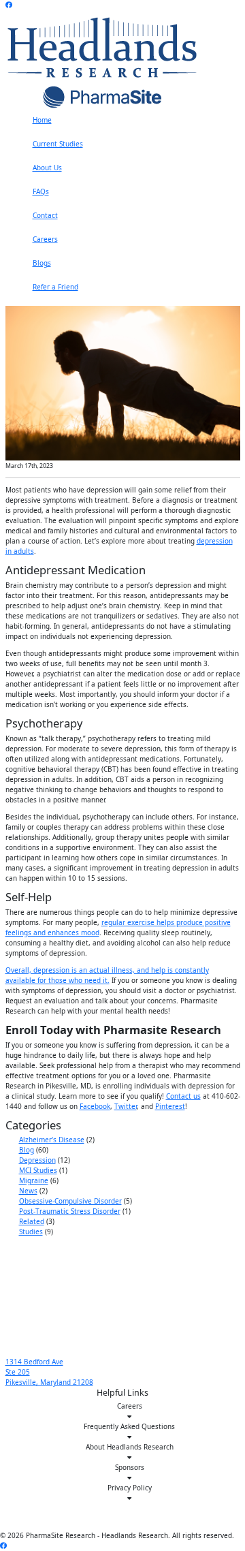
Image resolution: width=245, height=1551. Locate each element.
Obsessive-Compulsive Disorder (70, 1201)
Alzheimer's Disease (51, 1139)
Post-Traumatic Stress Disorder (69, 1211)
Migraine (33, 1180)
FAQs (41, 191)
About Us (47, 167)
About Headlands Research (130, 1447)
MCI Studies (38, 1170)
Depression (37, 1160)
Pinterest (170, 1106)
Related (31, 1221)
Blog (26, 1150)
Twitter (125, 1106)
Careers (45, 239)
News (28, 1190)
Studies (31, 1231)
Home (42, 120)
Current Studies (58, 143)
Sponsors (129, 1467)
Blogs (42, 263)
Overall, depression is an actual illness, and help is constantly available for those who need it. (107, 975)
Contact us (183, 1096)
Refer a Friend (55, 287)
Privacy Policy (130, 1487)
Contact (45, 215)
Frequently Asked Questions (129, 1426)
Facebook (95, 1106)
